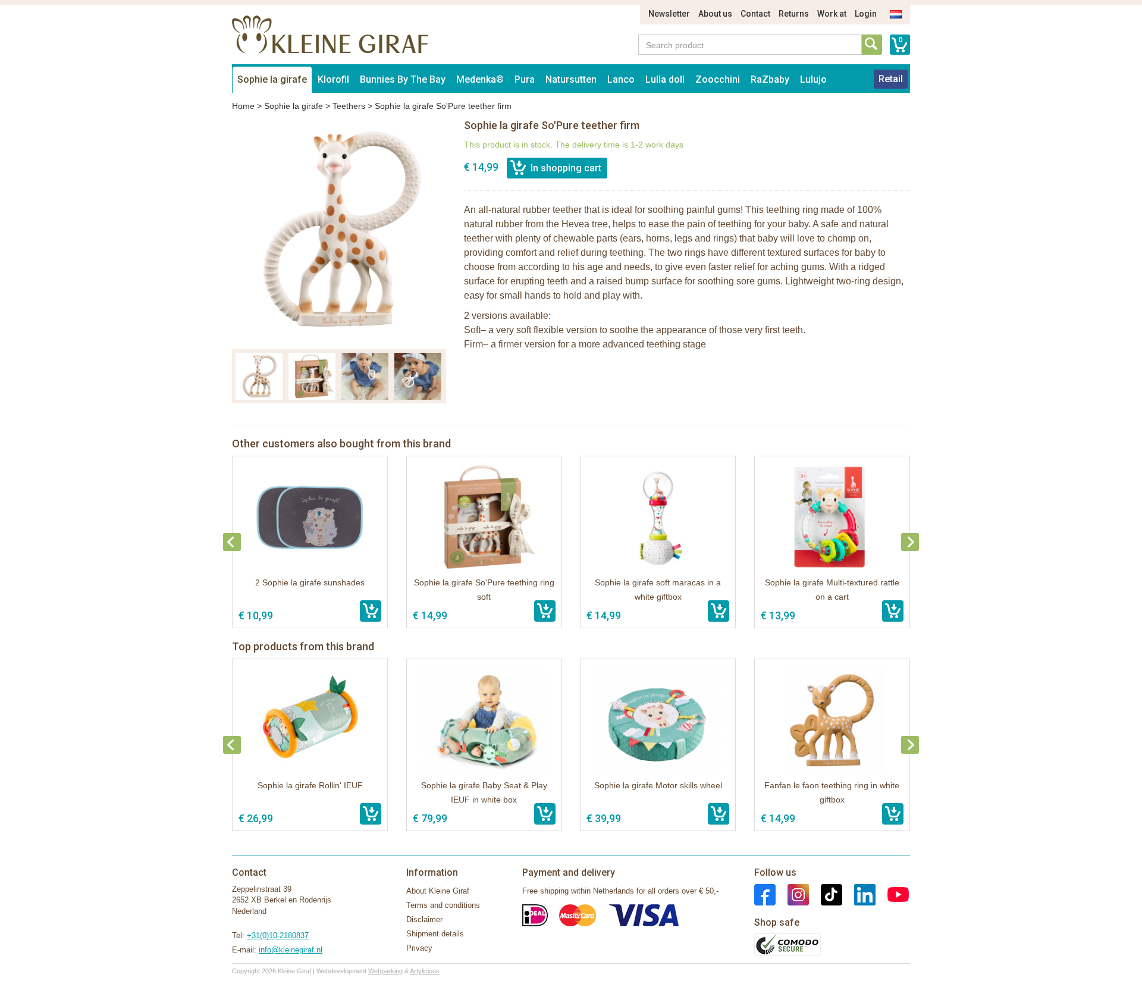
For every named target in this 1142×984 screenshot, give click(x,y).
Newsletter (669, 13)
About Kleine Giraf (437, 890)
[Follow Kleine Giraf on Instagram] (792, 893)
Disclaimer (424, 919)
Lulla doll (665, 79)
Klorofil (333, 79)
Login (866, 13)
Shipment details (435, 933)
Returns (794, 13)
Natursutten (571, 79)
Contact (755, 13)
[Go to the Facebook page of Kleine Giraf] (765, 893)
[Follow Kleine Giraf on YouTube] (892, 893)
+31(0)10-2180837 (278, 935)
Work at (831, 13)
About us (715, 13)
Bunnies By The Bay (402, 79)
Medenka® (480, 79)
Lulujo (813, 79)
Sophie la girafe (272, 79)
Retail (891, 78)
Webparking (385, 970)
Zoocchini (717, 79)
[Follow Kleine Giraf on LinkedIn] (859, 893)
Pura (524, 79)
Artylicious (425, 970)
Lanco (621, 79)
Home (243, 106)
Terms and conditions (443, 905)
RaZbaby (770, 79)
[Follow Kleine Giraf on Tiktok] (825, 893)
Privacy (419, 948)
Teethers (348, 106)
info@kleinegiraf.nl (290, 949)
